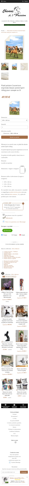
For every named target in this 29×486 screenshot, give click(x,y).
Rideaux (6, 264)
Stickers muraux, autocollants (11, 254)
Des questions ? (14, 416)
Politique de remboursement (14, 429)
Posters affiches (7, 257)
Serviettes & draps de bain (10, 262)
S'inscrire (24, 472)
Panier (26, 1)
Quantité (3, 124)
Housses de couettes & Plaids (11, 261)
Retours (14, 427)
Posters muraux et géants (10, 258)
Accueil (2, 30)
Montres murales (8, 268)
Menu (4, 1)
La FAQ (14, 418)
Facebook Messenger (15, 462)
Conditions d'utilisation (14, 431)
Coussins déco (7, 252)
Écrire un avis (9, 218)
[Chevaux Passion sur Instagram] (15, 442)
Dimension (4, 117)
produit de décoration (15, 192)
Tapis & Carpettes (8, 265)
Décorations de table (9, 266)
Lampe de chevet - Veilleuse (11, 251)
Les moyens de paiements (14, 425)
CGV (14, 433)
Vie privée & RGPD (14, 420)
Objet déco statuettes (9, 256)
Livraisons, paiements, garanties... (14, 422)
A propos (14, 414)
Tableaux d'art (7, 255)
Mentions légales (14, 435)
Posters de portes (16, 257)
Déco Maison (15, 248)
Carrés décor (7, 263)
